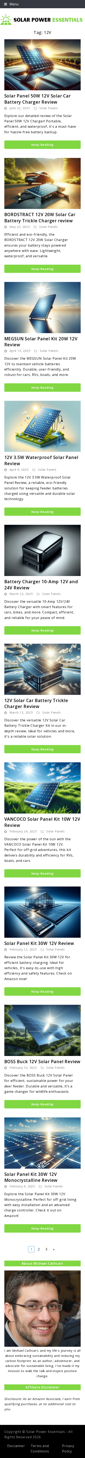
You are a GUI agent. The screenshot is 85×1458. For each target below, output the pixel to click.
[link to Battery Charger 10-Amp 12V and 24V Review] (42, 550)
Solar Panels (48, 108)
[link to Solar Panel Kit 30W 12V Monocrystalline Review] (42, 1143)
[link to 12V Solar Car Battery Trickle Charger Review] (42, 669)
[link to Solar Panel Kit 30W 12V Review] (42, 912)
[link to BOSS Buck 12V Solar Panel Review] (42, 1030)
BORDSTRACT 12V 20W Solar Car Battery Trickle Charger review (40, 217)
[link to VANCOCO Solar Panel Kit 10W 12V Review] (42, 788)
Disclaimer (16, 1446)
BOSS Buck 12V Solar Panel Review (42, 1061)
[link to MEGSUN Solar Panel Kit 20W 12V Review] (42, 307)
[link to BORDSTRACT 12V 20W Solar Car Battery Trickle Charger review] (42, 183)
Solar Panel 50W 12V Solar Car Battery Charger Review (37, 99)
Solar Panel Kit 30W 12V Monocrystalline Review (31, 1177)
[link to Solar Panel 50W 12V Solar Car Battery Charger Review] (42, 64)
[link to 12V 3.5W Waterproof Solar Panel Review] (42, 426)
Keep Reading (42, 145)
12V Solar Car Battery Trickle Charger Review (36, 703)
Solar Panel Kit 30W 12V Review (39, 943)
